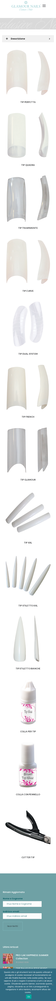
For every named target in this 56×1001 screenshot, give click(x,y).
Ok (28, 997)
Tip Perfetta (28, 102)
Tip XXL (28, 542)
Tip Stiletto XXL (28, 605)
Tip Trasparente (28, 228)
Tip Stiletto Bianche (28, 668)
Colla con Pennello (28, 794)
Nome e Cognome (13, 898)
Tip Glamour (28, 479)
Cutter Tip (28, 857)
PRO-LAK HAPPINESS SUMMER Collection (32, 957)
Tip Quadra (28, 165)
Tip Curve (28, 291)
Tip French (28, 416)
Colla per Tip (28, 731)
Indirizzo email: (11, 911)
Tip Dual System (28, 353)
